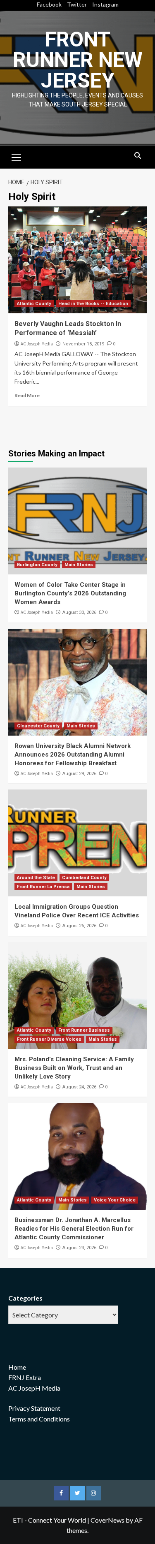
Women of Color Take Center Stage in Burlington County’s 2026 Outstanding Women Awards (70, 593)
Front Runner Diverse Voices (49, 1039)
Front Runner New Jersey (78, 60)
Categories (25, 1298)
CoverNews (107, 1520)
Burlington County (37, 564)
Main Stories (78, 564)
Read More (27, 395)
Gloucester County (38, 726)
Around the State (36, 877)
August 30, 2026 (79, 612)
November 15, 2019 (83, 344)
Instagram (105, 4)
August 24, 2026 (79, 1087)
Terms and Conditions (39, 1419)
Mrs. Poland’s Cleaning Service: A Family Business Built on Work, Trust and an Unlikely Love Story (74, 1068)
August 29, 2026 (79, 773)
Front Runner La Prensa (43, 886)
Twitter (77, 4)
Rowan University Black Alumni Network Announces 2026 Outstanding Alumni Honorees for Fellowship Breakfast (72, 754)
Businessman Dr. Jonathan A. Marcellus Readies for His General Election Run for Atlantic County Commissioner (74, 1228)
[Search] (137, 156)
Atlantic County (34, 303)
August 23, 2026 (79, 1247)
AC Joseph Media (37, 344)
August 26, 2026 (79, 925)
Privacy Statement (34, 1408)
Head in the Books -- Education (93, 303)
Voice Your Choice (115, 1200)
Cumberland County (84, 877)
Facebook (49, 4)
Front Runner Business (84, 1030)
